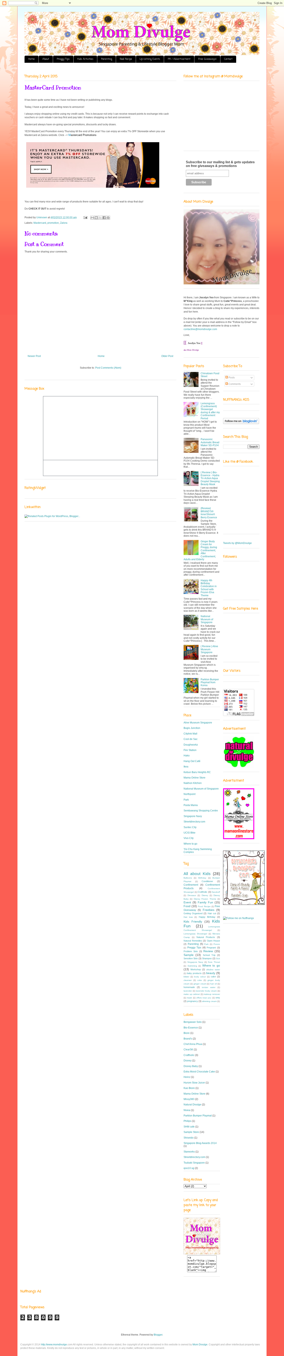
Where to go (190, 843)
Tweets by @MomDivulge (237, 543)
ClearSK (188, 1049)
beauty (210, 973)
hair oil (213, 984)
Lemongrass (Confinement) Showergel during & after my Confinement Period (210, 411)
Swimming (192, 966)
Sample (189, 955)
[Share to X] (100, 218)
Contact (228, 59)
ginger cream (200, 984)
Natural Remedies (193, 940)
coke (199, 980)
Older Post (167, 356)
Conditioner (207, 881)
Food (187, 906)
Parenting (106, 59)
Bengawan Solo (193, 1022)
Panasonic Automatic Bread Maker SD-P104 (210, 442)
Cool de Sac (191, 739)
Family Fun (205, 902)
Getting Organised (193, 913)
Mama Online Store (194, 777)
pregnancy (192, 1001)
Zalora (63, 222)
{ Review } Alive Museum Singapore (209, 649)
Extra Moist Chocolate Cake (199, 1071)
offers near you (203, 998)
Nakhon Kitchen (193, 783)
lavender (188, 991)
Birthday (202, 878)
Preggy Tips (63, 59)
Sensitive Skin (191, 958)
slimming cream (209, 1001)
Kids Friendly (193, 921)
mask (189, 998)
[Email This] (92, 218)
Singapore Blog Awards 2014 (200, 1143)
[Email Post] (85, 217)
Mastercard (39, 222)
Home (31, 59)
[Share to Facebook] (104, 218)
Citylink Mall (190, 733)
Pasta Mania (191, 805)
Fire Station (190, 750)
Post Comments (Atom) (108, 367)
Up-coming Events (150, 59)
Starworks (189, 1151)
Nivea (187, 1110)
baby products (194, 973)
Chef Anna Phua (193, 1044)
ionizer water (208, 987)
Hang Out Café (192, 761)
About (45, 59)
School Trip (209, 955)
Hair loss (188, 917)
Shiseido (189, 1137)
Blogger (158, 1334)
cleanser (188, 980)
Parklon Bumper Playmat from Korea (210, 682)
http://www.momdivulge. (56, 1344)
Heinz (187, 1077)
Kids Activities (85, 59)
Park (186, 799)
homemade (189, 987)
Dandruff (216, 892)
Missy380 (189, 1099)
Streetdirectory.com (194, 821)
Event (187, 902)
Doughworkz (191, 744)
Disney (205, 895)
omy (218, 997)
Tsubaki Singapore (194, 1162)
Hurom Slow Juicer (194, 1082)
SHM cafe (189, 1126)
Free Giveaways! (207, 59)
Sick (218, 958)
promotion (53, 222)
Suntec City (190, 827)
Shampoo (207, 958)
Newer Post (34, 356)
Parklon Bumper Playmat (198, 1115)
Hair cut (212, 913)
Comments (234, 384)
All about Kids (197, 873)
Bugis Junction (192, 728)
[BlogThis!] (96, 218)
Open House (213, 940)
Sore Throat (214, 962)
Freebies (208, 910)
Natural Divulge (192, 1104)
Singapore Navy (193, 816)
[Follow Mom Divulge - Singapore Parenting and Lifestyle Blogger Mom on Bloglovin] (241, 423)
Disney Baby (191, 1066)
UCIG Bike (189, 832)
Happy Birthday (207, 917)
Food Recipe (126, 59)
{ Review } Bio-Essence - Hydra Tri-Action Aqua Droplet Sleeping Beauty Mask (210, 478)
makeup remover (212, 994)
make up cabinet (192, 994)
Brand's (188, 1038)
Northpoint (189, 794)
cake (213, 976)
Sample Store (191, 1132)
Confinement (191, 884)
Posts (231, 377)
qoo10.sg (189, 1168)
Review (208, 951)
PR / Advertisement (179, 59)
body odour (200, 977)
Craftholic (202, 892)
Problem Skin (191, 951)
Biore (187, 1033)
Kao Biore (189, 1088)
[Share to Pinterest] (108, 218)
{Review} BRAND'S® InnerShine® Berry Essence (209, 513)
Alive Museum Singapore (198, 722)
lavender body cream (206, 991)
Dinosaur (192, 895)
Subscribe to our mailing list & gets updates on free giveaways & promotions (220, 164)
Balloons (188, 878)
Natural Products (205, 937)
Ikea (186, 766)
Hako (187, 755)
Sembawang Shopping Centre (201, 810)
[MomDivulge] (202, 1253)
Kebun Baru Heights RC (197, 772)
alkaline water (213, 969)
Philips (187, 1121)
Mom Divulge (200, 1344)
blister (186, 977)
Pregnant (211, 947)
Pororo (217, 944)
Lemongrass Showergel (195, 934)
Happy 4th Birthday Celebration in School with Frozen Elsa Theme (209, 588)
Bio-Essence (191, 1027)
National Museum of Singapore (207, 619)
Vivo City (189, 838)
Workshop (195, 969)
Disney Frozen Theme (205, 899)
